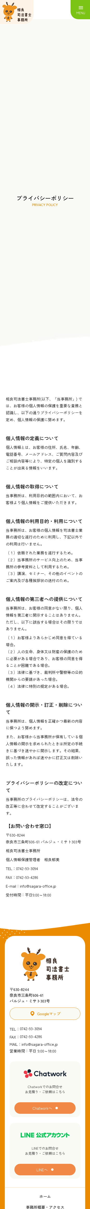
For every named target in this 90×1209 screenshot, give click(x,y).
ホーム (45, 1196)
